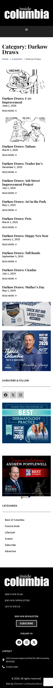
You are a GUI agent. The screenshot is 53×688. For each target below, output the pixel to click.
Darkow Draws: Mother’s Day (23, 287)
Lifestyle (10, 532)
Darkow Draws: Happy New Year (25, 236)
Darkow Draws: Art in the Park (24, 201)
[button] (26, 29)
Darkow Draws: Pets (16, 218)
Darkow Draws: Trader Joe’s (22, 163)
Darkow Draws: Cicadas (19, 270)
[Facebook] (5, 394)
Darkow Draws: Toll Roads (21, 253)
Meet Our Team (14, 594)
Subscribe (10, 545)
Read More (8, 111)
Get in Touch (12, 606)
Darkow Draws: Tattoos (19, 146)
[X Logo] (13, 394)
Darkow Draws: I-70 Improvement (16, 100)
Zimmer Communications (28, 683)
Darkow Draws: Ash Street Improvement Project (21, 182)
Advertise (10, 551)
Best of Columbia (14, 519)
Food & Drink (12, 526)
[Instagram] (20, 394)
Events (9, 538)
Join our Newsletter (17, 600)
